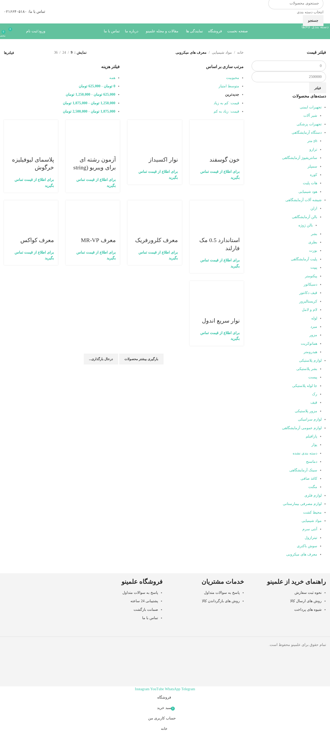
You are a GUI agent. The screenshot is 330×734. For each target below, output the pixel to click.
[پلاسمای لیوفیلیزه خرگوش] (31, 123)
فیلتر (317, 88)
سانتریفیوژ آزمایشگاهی (299, 158)
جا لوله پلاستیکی (304, 386)
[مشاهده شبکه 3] (33, 53)
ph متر (312, 141)
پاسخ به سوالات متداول (222, 593)
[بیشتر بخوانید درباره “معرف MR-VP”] (113, 212)
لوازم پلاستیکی (310, 360)
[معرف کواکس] (31, 203)
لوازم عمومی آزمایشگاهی (302, 428)
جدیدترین (232, 94)
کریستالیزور (308, 301)
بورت (313, 250)
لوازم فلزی (313, 495)
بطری (312, 242)
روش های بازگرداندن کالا (221, 601)
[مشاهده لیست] (41, 53)
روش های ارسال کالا (306, 601)
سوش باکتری (307, 546)
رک (314, 394)
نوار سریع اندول (221, 320)
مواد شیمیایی (312, 521)
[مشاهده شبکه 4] (25, 53)
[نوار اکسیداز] (155, 123)
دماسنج (311, 462)
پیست (312, 377)
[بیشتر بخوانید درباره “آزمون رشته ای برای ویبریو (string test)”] (113, 132)
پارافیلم (311, 436)
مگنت (312, 487)
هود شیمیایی (307, 192)
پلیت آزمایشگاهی (304, 259)
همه (112, 78)
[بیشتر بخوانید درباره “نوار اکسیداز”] (175, 132)
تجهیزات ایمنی (311, 107)
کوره (313, 175)
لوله (314, 318)
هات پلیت (310, 183)
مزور (313, 335)
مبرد (313, 327)
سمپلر (312, 166)
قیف (313, 402)
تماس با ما (150, 618)
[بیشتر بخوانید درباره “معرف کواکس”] (51, 212)
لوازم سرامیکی (310, 419)
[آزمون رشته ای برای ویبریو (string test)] (93, 123)
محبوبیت (232, 78)
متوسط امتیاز (229, 86)
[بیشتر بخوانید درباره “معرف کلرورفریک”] (175, 212)
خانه (240, 52)
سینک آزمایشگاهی (303, 470)
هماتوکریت (309, 344)
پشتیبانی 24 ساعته (144, 601)
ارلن (313, 208)
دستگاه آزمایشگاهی (307, 132)
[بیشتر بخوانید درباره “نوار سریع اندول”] (237, 293)
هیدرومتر (310, 352)
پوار (314, 445)
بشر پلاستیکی (306, 369)
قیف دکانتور (308, 293)
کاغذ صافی (309, 478)
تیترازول (311, 538)
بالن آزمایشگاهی (304, 217)
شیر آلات (310, 116)
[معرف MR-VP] (93, 203)
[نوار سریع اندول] (217, 284)
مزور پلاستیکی (306, 411)
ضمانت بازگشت (146, 610)
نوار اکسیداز (163, 159)
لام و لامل (309, 310)
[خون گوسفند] (217, 123)
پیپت (313, 267)
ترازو (313, 149)
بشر (314, 234)
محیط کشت (312, 512)
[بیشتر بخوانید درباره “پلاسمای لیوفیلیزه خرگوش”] (51, 132)
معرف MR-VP (98, 240)
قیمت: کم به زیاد (226, 103)
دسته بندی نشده (305, 453)
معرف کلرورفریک (156, 240)
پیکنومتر (311, 276)
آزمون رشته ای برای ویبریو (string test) (94, 167)
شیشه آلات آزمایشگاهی (303, 200)
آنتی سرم (309, 529)
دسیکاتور (310, 284)
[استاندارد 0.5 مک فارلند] (217, 203)
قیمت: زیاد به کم (226, 111)
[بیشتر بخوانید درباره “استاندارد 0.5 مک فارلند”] (237, 212)
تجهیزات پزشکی (309, 124)
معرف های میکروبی (301, 554)
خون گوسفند (224, 159)
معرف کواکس (37, 240)
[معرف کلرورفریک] (155, 203)
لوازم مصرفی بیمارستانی (302, 504)
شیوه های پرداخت (308, 610)
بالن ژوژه (305, 225)
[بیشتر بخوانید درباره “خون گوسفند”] (237, 132)
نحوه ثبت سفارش (308, 593)
